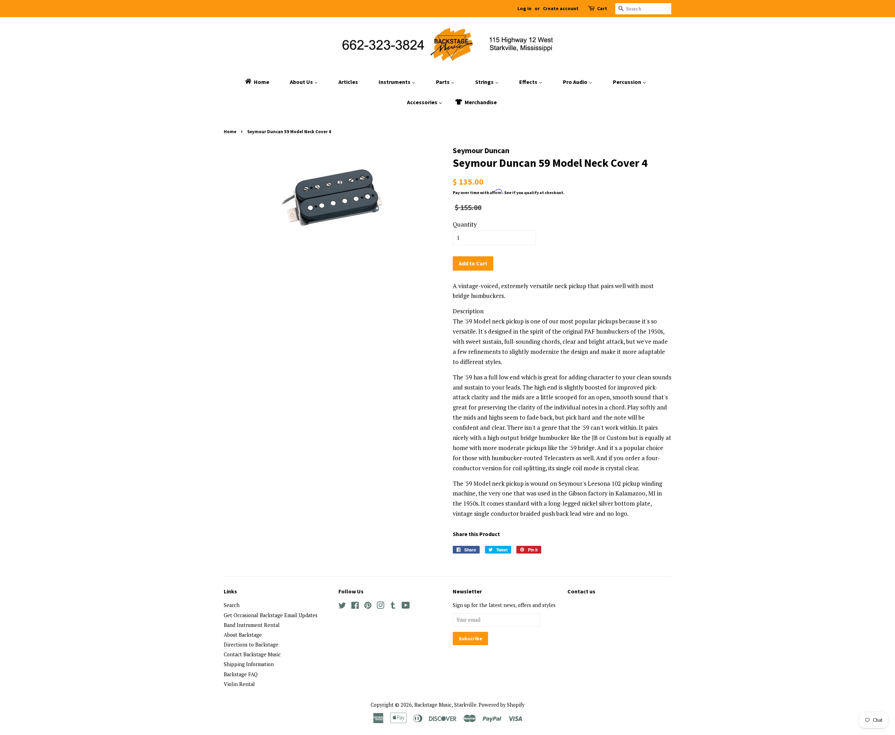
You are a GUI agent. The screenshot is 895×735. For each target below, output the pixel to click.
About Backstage (243, 634)
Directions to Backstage (251, 644)
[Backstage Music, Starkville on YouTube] (406, 606)
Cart (602, 8)
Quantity (465, 224)
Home (230, 131)
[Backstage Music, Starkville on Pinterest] (368, 606)
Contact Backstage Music (252, 654)
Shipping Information (249, 664)
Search (231, 605)
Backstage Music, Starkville (445, 704)
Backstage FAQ (241, 674)
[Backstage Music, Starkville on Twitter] (342, 606)
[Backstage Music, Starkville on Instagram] (380, 606)
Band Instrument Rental (252, 625)
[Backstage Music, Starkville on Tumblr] (393, 606)
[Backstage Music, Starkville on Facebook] (355, 606)
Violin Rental (239, 684)
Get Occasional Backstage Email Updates (270, 615)
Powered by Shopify (501, 704)
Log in (524, 8)
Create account (561, 8)
